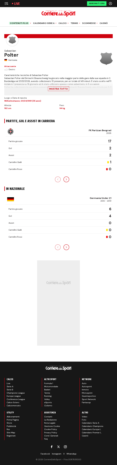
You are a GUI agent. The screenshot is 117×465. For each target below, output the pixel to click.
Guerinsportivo (89, 396)
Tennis (74, 23)
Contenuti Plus (19, 23)
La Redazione (50, 419)
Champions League (16, 393)
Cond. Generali (51, 435)
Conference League (16, 399)
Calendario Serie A (44, 23)
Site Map (11, 432)
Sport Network (89, 399)
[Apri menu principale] (6, 4)
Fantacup (86, 402)
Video (84, 416)
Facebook (45, 453)
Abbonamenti (13, 416)
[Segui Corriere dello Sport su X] (58, 446)
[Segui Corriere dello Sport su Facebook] (51, 446)
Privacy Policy (50, 432)
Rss (8, 429)
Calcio (62, 23)
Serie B (10, 389)
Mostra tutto (58, 88)
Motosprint (87, 393)
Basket (47, 389)
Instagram (56, 453)
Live (17, 3)
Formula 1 (48, 383)
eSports (48, 402)
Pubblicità (11, 426)
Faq (46, 439)
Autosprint (87, 386)
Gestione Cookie (52, 426)
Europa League (14, 396)
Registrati (11, 435)
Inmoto (85, 389)
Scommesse (89, 23)
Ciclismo (48, 405)
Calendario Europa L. (91, 429)
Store (9, 423)
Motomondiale (51, 386)
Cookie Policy (50, 429)
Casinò (104, 23)
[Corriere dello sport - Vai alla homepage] (58, 13)
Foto (84, 419)
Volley (47, 399)
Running (48, 396)
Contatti (48, 416)
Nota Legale (49, 423)
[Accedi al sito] (111, 4)
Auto (84, 383)
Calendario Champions (92, 426)
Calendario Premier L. (92, 432)
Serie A (10, 386)
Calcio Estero (13, 402)
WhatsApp (71, 453)
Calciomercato (14, 405)
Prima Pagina (13, 419)
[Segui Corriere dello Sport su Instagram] (65, 446)
